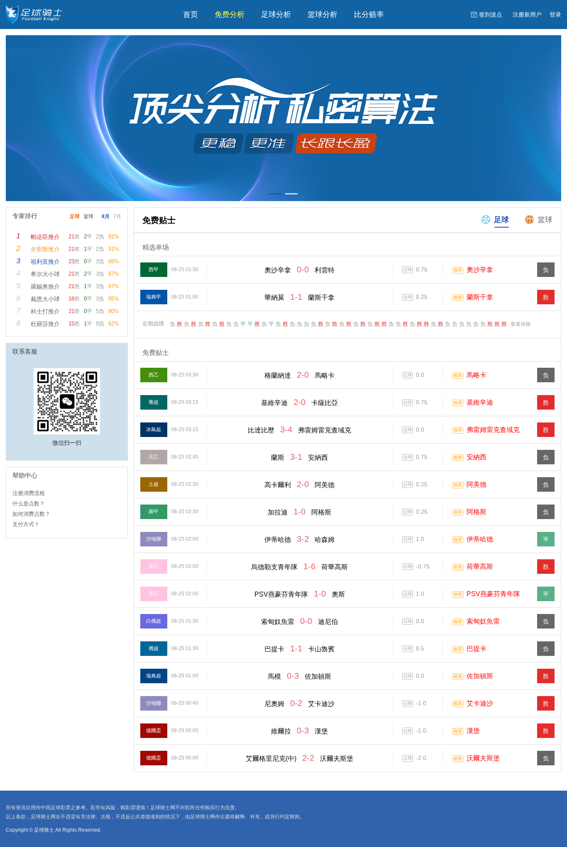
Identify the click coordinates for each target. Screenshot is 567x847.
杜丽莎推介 (45, 323)
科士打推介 (45, 311)
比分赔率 (369, 14)
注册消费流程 (28, 493)
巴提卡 (476, 648)
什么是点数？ (28, 503)
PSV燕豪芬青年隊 (493, 593)
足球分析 (276, 14)
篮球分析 (322, 14)
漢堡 (473, 730)
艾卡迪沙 (480, 703)
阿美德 (476, 484)
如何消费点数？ (31, 514)
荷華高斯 (480, 566)
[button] (275, 193)
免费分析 (229, 14)
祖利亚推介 (45, 261)
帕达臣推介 (45, 236)
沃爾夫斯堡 (483, 758)
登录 (555, 14)
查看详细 (520, 324)
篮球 (545, 220)
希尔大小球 (45, 274)
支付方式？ (25, 524)
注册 (527, 14)
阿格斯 (476, 511)
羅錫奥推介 (45, 286)
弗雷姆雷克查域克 (493, 429)
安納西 (476, 457)
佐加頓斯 (480, 676)
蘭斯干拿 (480, 297)
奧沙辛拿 (480, 269)
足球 (501, 220)
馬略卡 (476, 375)
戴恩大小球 (45, 299)
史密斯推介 (45, 249)
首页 (190, 14)
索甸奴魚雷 (483, 621)
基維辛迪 (480, 402)
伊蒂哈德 (480, 539)
